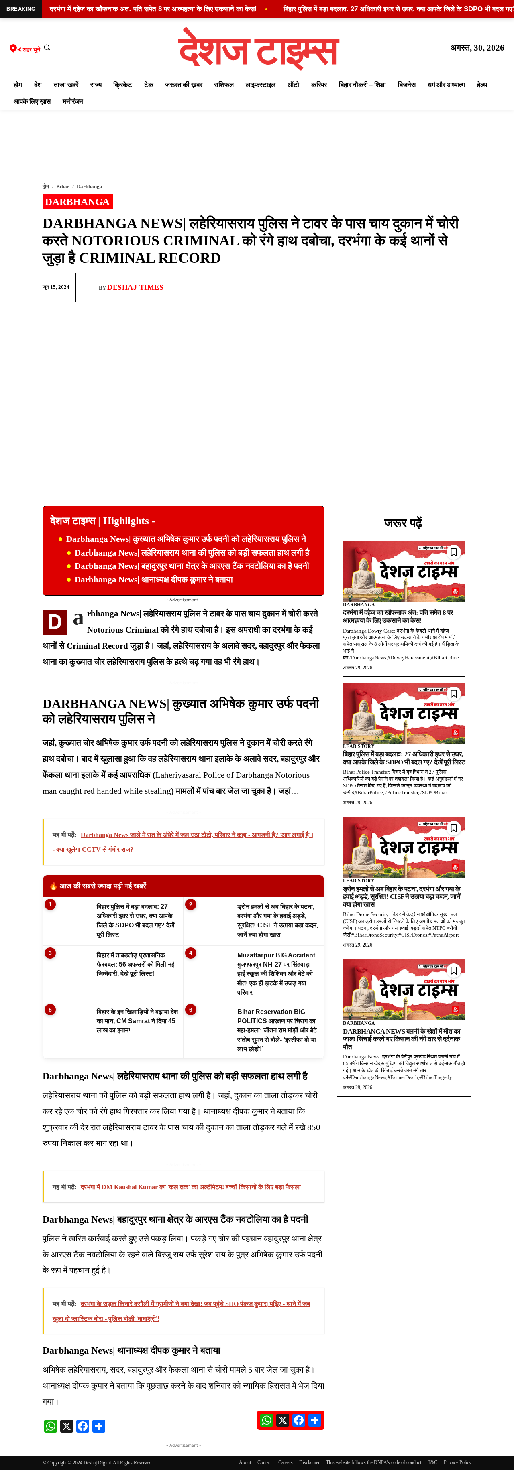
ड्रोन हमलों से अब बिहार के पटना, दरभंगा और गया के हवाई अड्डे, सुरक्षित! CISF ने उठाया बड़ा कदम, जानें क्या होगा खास (401, 896)
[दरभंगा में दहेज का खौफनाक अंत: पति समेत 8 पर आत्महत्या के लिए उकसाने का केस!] (404, 571)
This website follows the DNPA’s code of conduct (373, 1462)
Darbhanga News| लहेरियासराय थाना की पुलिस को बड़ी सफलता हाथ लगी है (192, 553)
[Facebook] (407, 288)
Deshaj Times (135, 287)
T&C (432, 1462)
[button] (47, 47)
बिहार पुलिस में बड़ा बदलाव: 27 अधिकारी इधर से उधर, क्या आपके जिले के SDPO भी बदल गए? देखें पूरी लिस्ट (404, 758)
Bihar (62, 186)
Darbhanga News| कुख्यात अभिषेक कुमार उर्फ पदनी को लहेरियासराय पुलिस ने (186, 539)
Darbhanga (89, 186)
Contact (264, 1462)
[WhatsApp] (426, 288)
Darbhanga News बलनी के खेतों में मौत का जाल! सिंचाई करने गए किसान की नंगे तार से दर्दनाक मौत (401, 1039)
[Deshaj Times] (90, 287)
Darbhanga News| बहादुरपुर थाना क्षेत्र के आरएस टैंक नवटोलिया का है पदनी (192, 566)
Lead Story (359, 746)
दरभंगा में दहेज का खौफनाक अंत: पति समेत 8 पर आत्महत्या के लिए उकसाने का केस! (398, 616)
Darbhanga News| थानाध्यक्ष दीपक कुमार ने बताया (154, 579)
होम (46, 186)
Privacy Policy (457, 1462)
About (245, 1462)
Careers (285, 1462)
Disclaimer (309, 1462)
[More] (463, 288)
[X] (444, 288)
